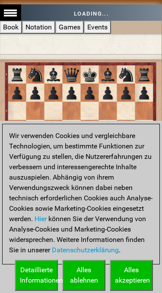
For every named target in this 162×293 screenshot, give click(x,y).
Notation (38, 27)
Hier (41, 219)
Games (69, 27)
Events (97, 27)
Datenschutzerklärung (85, 250)
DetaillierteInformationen (39, 275)
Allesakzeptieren (132, 275)
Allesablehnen (84, 275)
